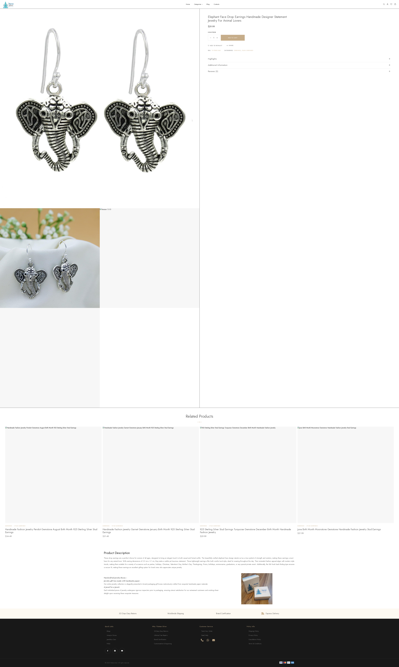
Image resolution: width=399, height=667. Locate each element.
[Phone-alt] (202, 640)
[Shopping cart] (395, 4)
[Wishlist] (391, 4)
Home (188, 4)
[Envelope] (213, 640)
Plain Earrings (247, 50)
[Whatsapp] (207, 640)
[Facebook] (107, 650)
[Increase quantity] (218, 38)
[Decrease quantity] (209, 38)
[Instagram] (114, 650)
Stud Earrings (20, 526)
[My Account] (387, 4)
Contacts (216, 4)
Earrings (237, 50)
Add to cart (233, 38)
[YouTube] (122, 650)
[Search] (384, 4)
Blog (208, 4)
